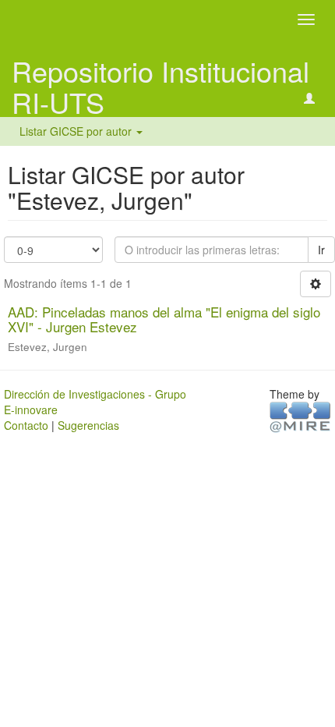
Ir (321, 249)
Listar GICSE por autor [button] (77, 131)
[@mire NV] (300, 416)
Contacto (26, 425)
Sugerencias (88, 425)
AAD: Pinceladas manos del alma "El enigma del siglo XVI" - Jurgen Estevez (164, 319)
